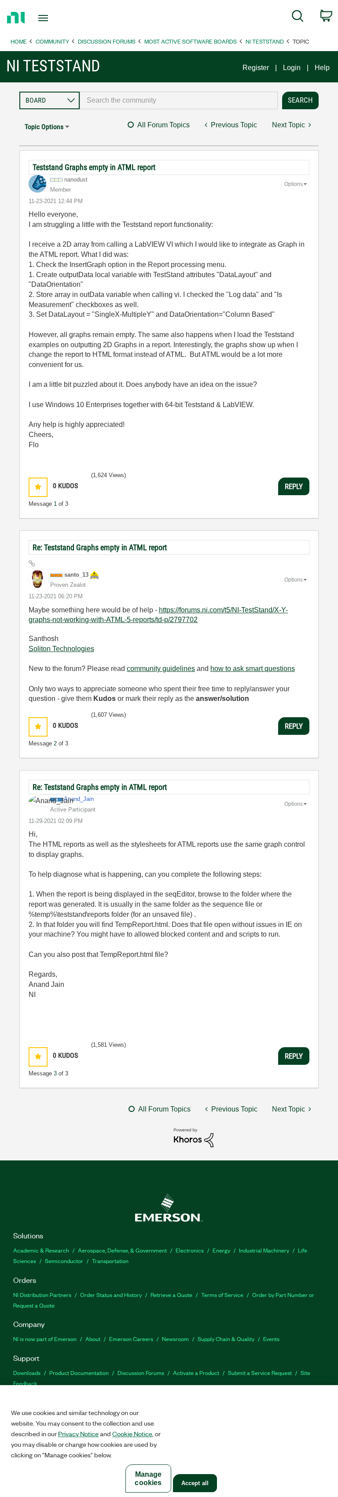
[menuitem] (297, 18)
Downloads (26, 1372)
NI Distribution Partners (42, 1294)
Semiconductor (64, 1260)
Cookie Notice (132, 1433)
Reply (294, 486)
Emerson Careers (131, 1338)
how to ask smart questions (252, 668)
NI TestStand (265, 41)
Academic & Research (41, 1250)
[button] (38, 487)
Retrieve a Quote (171, 1294)
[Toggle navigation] (53, 18)
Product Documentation (79, 1372)
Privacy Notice (78, 1433)
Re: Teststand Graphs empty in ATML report (100, 547)
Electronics (190, 1250)
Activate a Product (196, 1372)
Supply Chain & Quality (226, 1338)
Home (19, 41)
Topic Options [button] (44, 126)
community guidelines (161, 668)
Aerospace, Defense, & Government (122, 1250)
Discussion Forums (107, 41)
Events (271, 1338)
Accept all (195, 1483)
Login (292, 67)
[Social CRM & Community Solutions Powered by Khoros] (193, 1137)
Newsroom (175, 1338)
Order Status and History (111, 1294)
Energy (221, 1250)
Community (52, 41)
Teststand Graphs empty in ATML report (94, 167)
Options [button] (293, 184)
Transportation (110, 1260)
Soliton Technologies (61, 648)
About (92, 1338)
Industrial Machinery (264, 1250)
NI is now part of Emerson (45, 1338)
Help (322, 67)
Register (255, 67)
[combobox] (179, 100)
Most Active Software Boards (190, 41)
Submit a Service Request (260, 1372)
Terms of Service (222, 1294)
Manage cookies (148, 1478)
